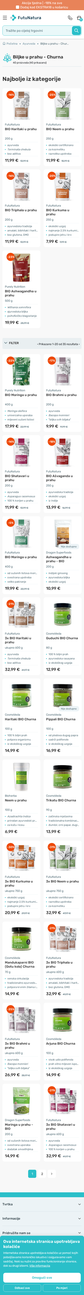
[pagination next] (52, 1174)
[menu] (5, 17)
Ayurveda (29, 43)
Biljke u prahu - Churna (55, 43)
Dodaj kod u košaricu (44, 7)
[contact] (70, 17)
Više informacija (39, 1265)
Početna (12, 43)
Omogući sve (42, 1278)
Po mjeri (61, 1288)
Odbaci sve (22, 1288)
